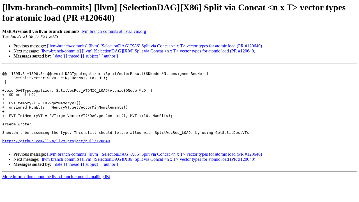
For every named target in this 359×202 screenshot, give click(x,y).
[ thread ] (74, 56)
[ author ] (110, 56)
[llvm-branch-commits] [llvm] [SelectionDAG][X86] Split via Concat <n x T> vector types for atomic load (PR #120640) (154, 45)
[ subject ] (91, 56)
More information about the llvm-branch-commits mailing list (56, 176)
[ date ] (58, 56)
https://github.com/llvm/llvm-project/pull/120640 (56, 141)
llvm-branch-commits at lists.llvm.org (113, 31)
